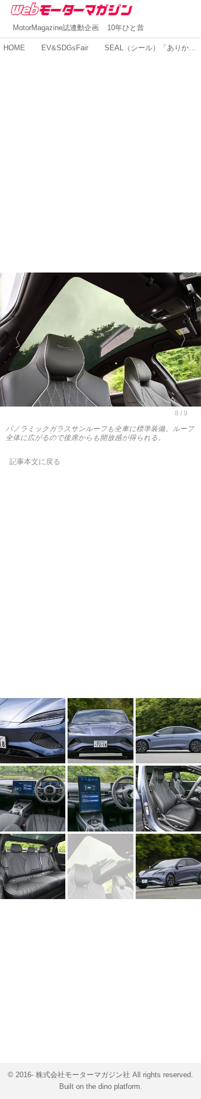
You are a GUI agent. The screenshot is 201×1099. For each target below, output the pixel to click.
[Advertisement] (100, 156)
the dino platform (113, 1087)
